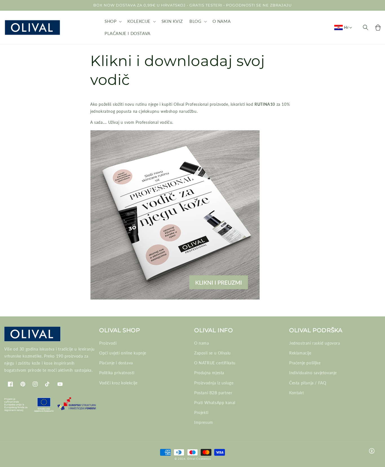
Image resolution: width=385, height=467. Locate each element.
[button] (112, 21)
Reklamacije (300, 353)
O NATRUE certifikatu (215, 362)
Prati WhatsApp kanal (214, 402)
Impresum (203, 422)
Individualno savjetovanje (313, 372)
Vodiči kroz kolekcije (118, 382)
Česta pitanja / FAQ (307, 382)
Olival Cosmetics (199, 458)
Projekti (201, 412)
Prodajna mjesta (209, 372)
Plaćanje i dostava (116, 362)
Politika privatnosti (116, 372)
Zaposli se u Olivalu (212, 353)
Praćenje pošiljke (304, 362)
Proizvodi (107, 343)
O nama (201, 343)
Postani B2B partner (213, 392)
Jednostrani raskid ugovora (314, 343)
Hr (346, 27)
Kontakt (296, 392)
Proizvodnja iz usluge (214, 382)
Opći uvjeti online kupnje (122, 353)
